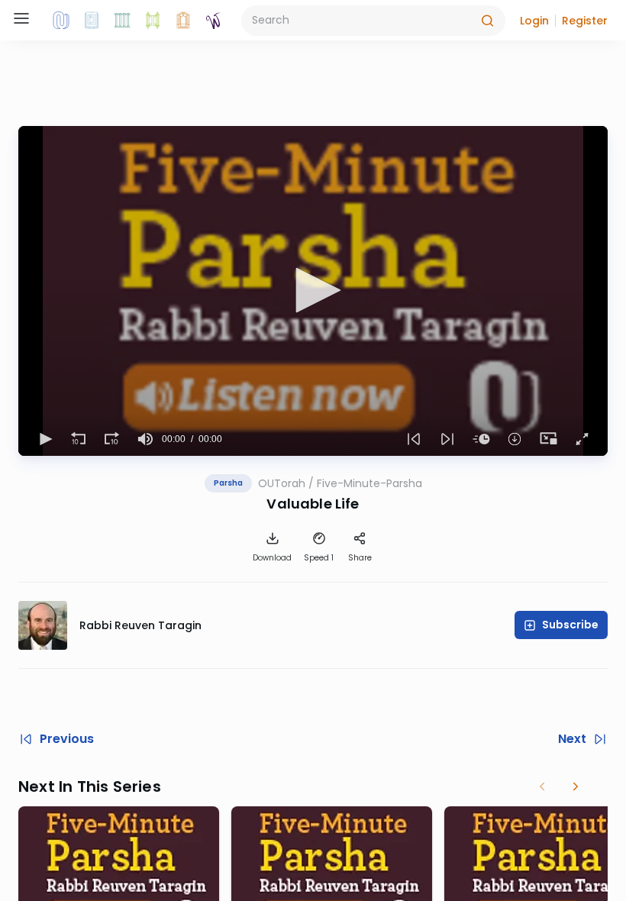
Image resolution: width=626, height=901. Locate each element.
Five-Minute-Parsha (369, 483)
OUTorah (281, 483)
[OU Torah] (61, 20)
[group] (145, 439)
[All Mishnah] (91, 20)
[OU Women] (214, 20)
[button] (534, 20)
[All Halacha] (122, 20)
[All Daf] (183, 20)
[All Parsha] (152, 20)
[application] (313, 291)
